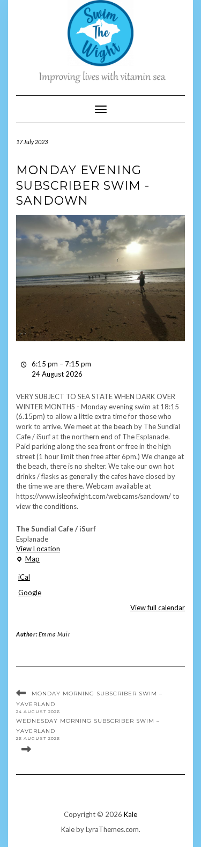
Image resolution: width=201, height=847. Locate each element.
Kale (130, 814)
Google (29, 592)
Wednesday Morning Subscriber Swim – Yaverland (88, 728)
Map (28, 559)
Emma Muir (54, 634)
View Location (38, 548)
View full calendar (157, 607)
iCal (24, 577)
